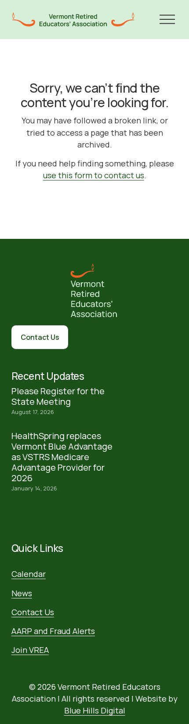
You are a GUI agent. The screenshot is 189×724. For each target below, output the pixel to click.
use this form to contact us (93, 175)
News (21, 593)
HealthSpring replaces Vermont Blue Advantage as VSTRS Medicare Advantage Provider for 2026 (62, 457)
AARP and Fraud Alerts (53, 631)
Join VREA (30, 650)
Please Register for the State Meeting (58, 396)
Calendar (28, 574)
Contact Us (40, 337)
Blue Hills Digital (94, 710)
